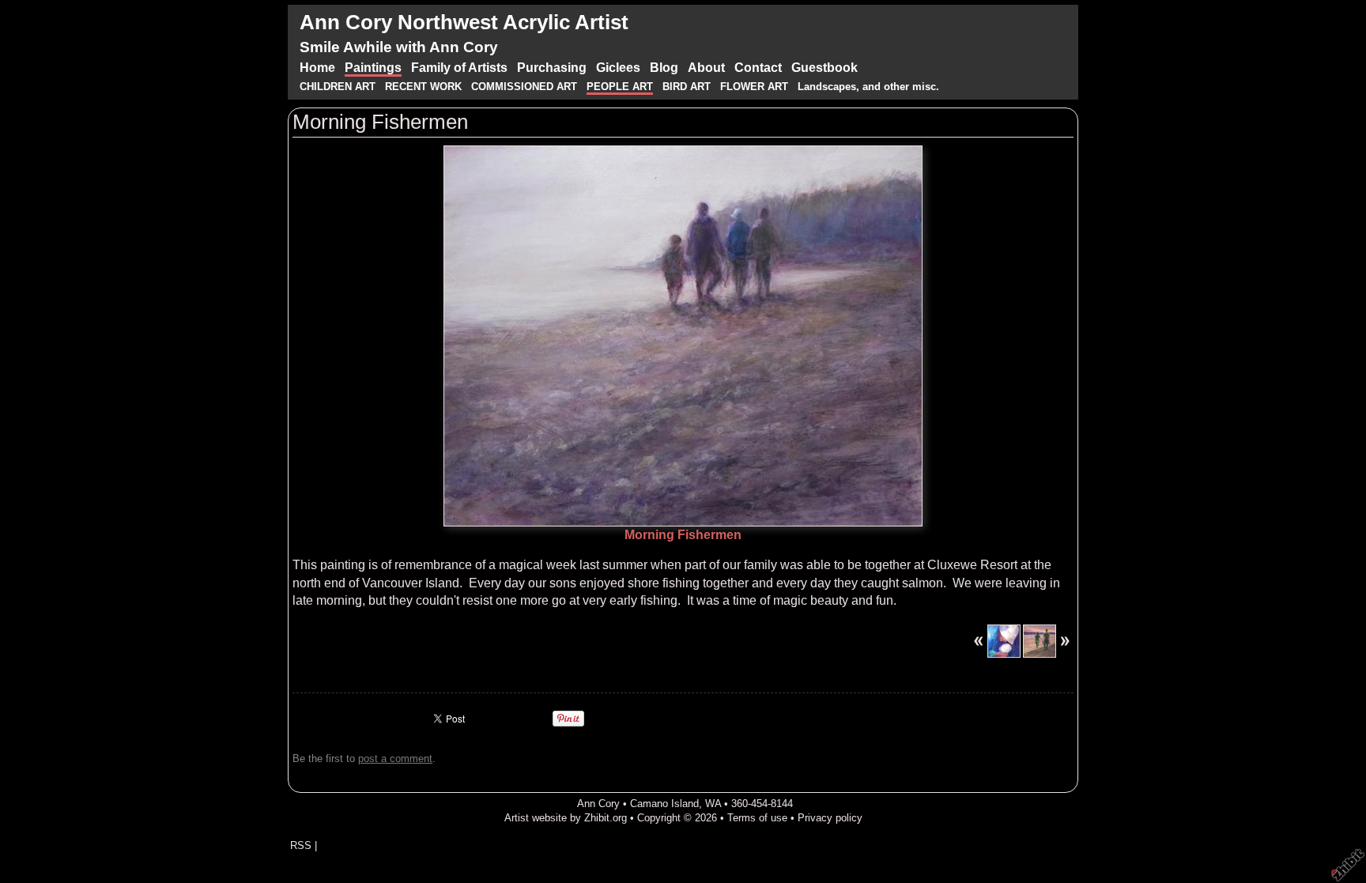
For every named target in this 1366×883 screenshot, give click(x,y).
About (706, 67)
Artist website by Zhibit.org (565, 818)
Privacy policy (830, 818)
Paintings (373, 67)
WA (713, 803)
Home (317, 67)
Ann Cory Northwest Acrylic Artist (464, 22)
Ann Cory (598, 803)
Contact (758, 67)
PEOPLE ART (620, 86)
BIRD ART (686, 86)
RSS (300, 845)
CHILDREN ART (337, 86)
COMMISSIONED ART (524, 86)
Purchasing (552, 67)
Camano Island (664, 803)
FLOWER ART (755, 86)
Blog (664, 67)
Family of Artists (459, 67)
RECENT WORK (425, 86)
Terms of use (757, 818)
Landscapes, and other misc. (868, 86)
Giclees (618, 67)
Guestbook (824, 67)
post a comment (395, 758)
